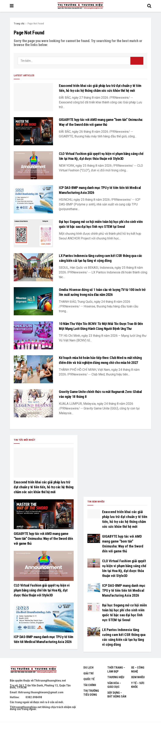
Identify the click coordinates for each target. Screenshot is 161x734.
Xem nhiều (138, 677)
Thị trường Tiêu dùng (91, 692)
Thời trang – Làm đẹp (116, 669)
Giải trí (88, 673)
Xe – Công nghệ (137, 669)
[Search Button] (149, 6)
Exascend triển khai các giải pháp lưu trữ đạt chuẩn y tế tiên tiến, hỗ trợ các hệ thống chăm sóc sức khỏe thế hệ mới (43, 487)
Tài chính (89, 685)
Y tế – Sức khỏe (138, 685)
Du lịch (88, 667)
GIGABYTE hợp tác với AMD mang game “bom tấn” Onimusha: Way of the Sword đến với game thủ (43, 538)
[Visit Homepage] (80, 6)
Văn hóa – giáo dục (114, 685)
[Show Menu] (12, 6)
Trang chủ (19, 23)
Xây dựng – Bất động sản (116, 694)
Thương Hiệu (115, 677)
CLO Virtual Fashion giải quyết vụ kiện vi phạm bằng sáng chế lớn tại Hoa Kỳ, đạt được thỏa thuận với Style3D (42, 590)
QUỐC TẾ (88, 679)
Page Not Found (35, 23)
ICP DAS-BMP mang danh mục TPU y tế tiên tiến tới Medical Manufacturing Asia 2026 (123, 590)
